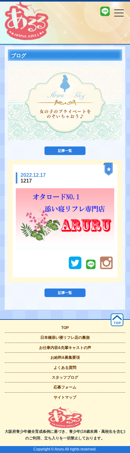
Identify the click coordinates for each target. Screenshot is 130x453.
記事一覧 (65, 150)
